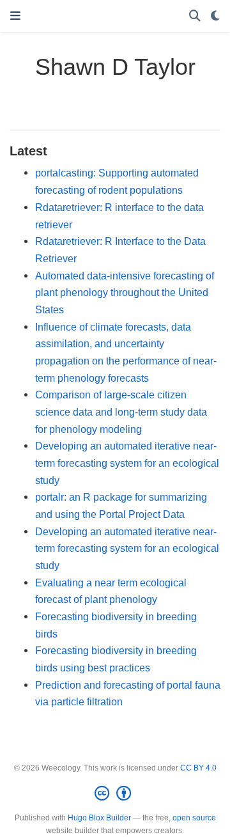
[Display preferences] (215, 16)
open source (194, 817)
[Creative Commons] (115, 793)
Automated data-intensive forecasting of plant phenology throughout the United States (124, 292)
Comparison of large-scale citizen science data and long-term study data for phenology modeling (121, 411)
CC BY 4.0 (198, 767)
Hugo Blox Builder (99, 817)
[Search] (195, 16)
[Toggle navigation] (15, 16)
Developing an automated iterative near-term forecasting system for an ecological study (127, 462)
